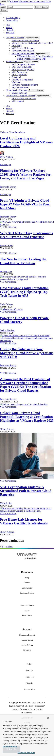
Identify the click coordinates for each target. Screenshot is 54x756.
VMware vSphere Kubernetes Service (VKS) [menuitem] (32, 43)
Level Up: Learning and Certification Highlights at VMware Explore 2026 (26, 142)
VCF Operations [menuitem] (19, 74)
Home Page (5, 164)
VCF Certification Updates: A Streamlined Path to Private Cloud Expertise (25, 490)
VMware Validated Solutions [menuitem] (25, 85)
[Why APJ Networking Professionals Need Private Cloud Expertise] (27, 224)
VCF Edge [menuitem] (16, 45)
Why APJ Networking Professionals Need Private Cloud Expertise (26, 235)
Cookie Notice (10, 746)
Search (3, 7)
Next (10, 546)
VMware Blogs (13, 17)
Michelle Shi (6, 503)
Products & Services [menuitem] (15, 37)
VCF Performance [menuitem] (20, 87)
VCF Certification (8, 227)
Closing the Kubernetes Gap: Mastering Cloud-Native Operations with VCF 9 (26, 353)
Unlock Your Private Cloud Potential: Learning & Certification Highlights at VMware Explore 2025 (27, 416)
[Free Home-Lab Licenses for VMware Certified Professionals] (27, 511)
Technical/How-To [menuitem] (14, 61)
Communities (12, 20)
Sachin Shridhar (7, 330)
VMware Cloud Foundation (12, 132)
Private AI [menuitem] (16, 77)
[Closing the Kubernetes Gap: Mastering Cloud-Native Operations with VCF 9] (27, 340)
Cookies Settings (26, 752)
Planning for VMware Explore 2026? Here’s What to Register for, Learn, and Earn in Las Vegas (25, 174)
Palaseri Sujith (6, 245)
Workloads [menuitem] (16, 82)
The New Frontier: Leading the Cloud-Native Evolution (23, 261)
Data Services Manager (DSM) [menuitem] (31, 59)
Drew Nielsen (6, 157)
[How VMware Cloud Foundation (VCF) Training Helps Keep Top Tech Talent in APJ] (27, 279)
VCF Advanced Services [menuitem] (23, 53)
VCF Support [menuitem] (18, 101)
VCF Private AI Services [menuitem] (23, 48)
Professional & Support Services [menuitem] (20, 95)
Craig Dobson (6, 304)
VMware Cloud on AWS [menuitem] (23, 50)
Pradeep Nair (6, 271)
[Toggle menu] (1, 13)
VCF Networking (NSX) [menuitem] (23, 69)
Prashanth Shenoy (8, 187)
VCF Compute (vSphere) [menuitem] (23, 64)
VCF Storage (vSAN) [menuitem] (22, 67)
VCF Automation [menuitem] (19, 72)
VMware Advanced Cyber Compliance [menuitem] (35, 56)
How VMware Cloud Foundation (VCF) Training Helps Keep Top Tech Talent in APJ (24, 291)
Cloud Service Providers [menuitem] (17, 90)
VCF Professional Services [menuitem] (24, 98)
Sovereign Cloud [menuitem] (19, 93)
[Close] (48, 718)
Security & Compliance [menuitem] (22, 79)
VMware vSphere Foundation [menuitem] (25, 40)
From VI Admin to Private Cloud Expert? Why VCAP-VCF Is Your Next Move (25, 204)
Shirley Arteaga (7, 429)
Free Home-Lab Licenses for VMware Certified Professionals (24, 521)
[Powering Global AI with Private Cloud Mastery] (11, 309)
